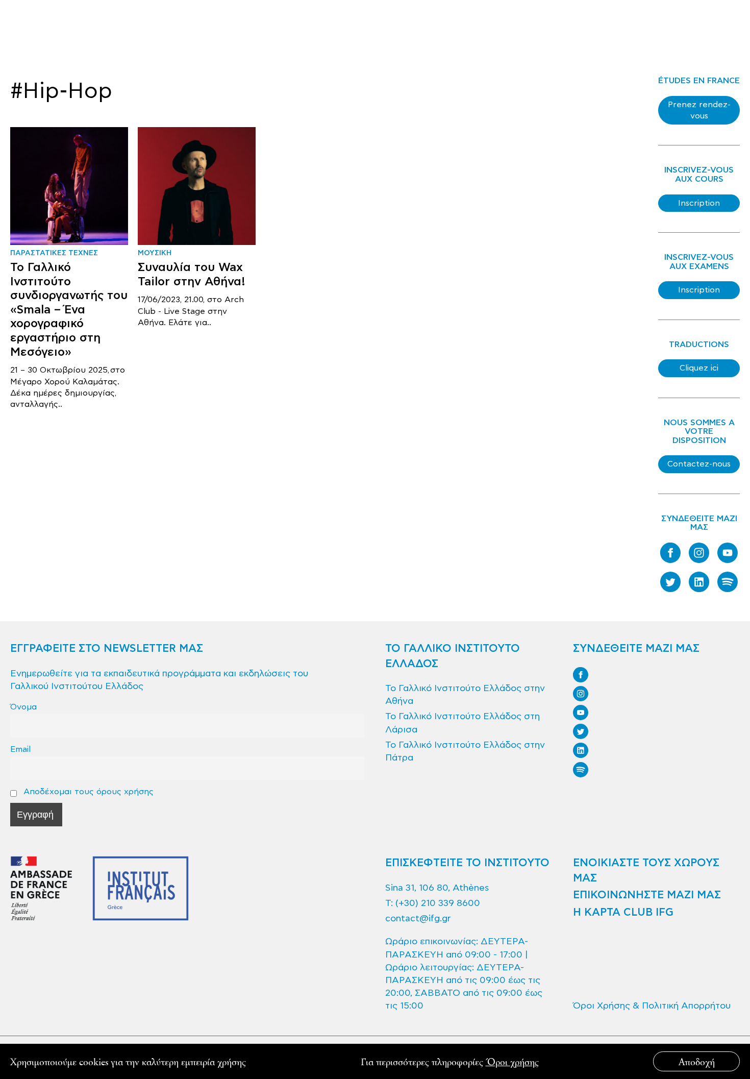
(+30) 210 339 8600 (437, 903)
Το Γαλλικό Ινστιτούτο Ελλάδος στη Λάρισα (462, 722)
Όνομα (23, 707)
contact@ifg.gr (418, 918)
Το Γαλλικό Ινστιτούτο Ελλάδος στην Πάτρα (465, 751)
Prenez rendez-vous (699, 110)
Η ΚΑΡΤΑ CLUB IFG (623, 912)
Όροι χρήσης (512, 1061)
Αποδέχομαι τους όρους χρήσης (87, 791)
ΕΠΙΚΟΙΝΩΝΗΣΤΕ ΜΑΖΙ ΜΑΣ (647, 895)
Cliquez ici (699, 368)
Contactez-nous (699, 464)
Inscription (699, 203)
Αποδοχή (697, 1061)
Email (20, 749)
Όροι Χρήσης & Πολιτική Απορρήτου (652, 1005)
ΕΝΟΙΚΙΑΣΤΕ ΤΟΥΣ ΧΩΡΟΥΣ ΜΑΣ (646, 870)
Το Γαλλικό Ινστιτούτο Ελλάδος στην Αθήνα (465, 694)
